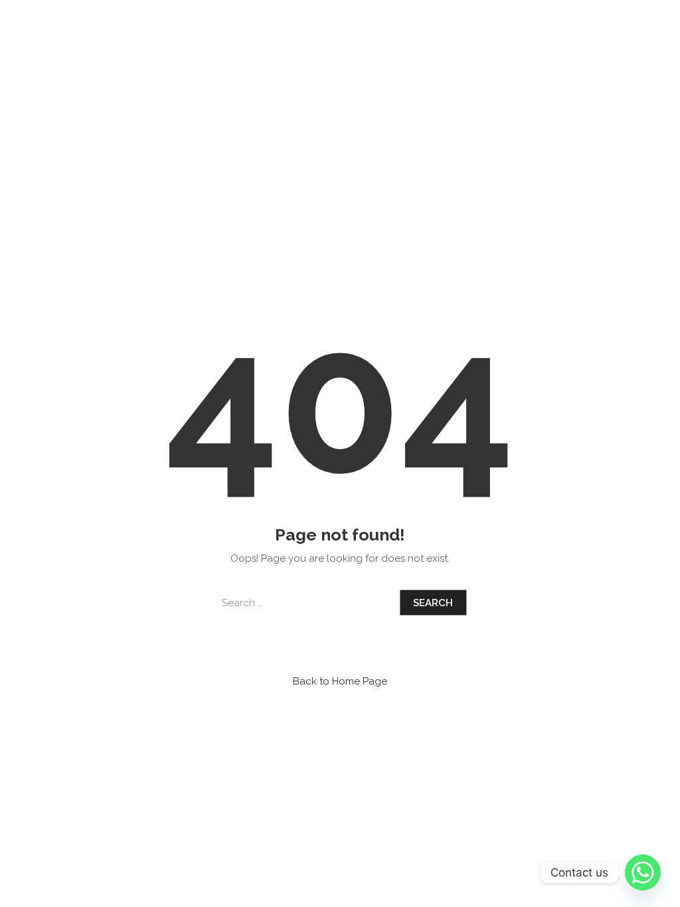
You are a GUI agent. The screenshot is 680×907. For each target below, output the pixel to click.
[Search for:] (307, 603)
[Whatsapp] (643, 872)
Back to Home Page (340, 681)
